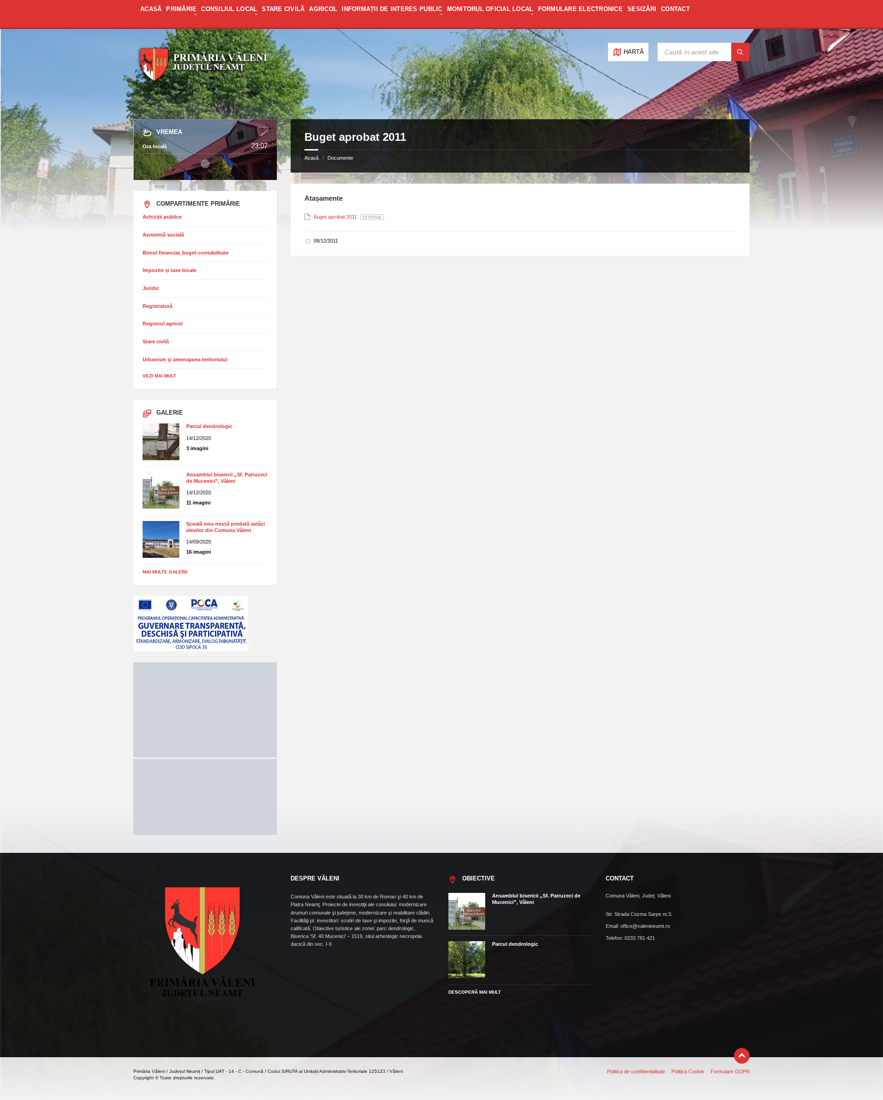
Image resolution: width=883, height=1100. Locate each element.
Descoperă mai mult (474, 992)
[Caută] (740, 52)
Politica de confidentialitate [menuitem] (636, 1071)
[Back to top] (742, 1056)
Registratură (157, 306)
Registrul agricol (163, 323)
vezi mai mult (159, 375)
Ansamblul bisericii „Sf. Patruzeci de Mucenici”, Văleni (226, 478)
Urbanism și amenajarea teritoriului (185, 359)
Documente (340, 158)
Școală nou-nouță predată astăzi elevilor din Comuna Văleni (225, 527)
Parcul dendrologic (209, 426)
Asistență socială (163, 234)
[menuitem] (151, 14)
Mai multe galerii (165, 571)
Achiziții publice (162, 217)
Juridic (151, 288)
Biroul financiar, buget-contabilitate (186, 252)
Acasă (311, 158)
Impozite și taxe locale (169, 270)
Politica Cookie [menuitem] (687, 1071)
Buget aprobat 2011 (336, 217)
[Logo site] (202, 101)
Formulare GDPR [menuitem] (730, 1071)
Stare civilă (156, 341)
